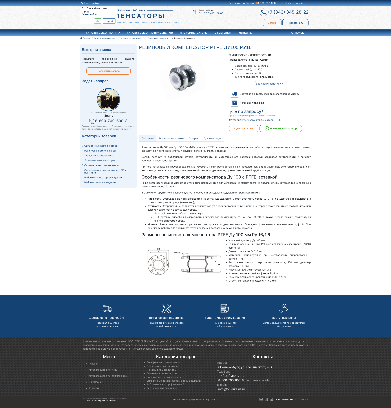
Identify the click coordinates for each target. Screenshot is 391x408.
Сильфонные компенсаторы (101, 145)
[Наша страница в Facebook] (266, 399)
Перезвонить (295, 22)
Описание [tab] (147, 138)
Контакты (245, 33)
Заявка (272, 22)
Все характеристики (269, 83)
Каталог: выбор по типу (103, 369)
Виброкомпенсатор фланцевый (103, 177)
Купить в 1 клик (243, 128)
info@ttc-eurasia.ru (294, 3)
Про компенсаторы (194, 33)
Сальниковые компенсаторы (101, 165)
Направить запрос (108, 70)
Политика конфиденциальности (188, 399)
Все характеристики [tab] (171, 138)
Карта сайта (211, 399)
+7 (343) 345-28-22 (232, 376)
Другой (109, 21)
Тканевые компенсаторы (99, 155)
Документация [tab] (212, 138)
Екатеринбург (92, 3)
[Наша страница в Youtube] (271, 399)
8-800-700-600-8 (267, 3)
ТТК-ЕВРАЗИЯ (302, 399)
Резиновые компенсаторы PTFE (261, 119)
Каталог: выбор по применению (150, 33)
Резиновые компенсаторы (100, 150)
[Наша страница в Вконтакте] (261, 399)
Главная (93, 363)
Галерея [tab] (194, 138)
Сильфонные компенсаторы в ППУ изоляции (105, 171)
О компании (223, 33)
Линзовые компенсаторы (99, 160)
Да (97, 21)
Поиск (299, 33)
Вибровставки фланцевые (100, 182)
